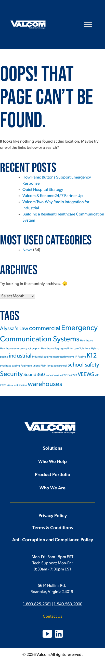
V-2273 (73, 375)
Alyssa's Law (14, 328)
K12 (92, 356)
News (27, 250)
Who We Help (52, 462)
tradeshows (52, 375)
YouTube (47, 634)
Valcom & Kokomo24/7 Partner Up (52, 196)
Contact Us (52, 617)
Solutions (52, 448)
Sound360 (34, 374)
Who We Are (52, 488)
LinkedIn (59, 634)
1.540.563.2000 (68, 604)
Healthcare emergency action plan (20, 348)
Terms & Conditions (52, 528)
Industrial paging (42, 356)
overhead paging (10, 365)
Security (11, 374)
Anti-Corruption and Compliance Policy (52, 540)
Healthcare (86, 340)
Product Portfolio (52, 475)
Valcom (28, 25)
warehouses (45, 384)
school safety (83, 365)
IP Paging (80, 356)
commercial (44, 328)
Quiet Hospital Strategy (42, 190)
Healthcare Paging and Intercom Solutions (65, 348)
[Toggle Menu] (88, 24)
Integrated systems (63, 356)
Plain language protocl (54, 365)
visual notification (17, 385)
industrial (20, 356)
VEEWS (86, 374)
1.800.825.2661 (37, 604)
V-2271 (64, 375)
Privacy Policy (52, 516)
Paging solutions (30, 365)
